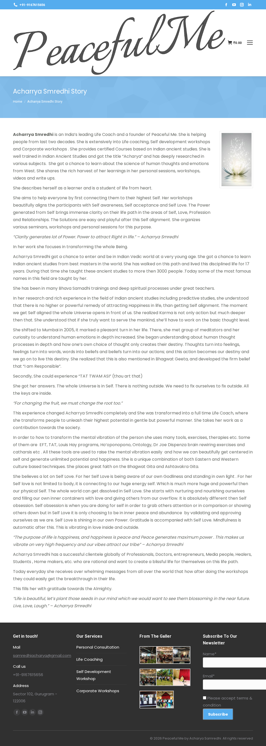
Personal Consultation (97, 647)
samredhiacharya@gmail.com (42, 655)
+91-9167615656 (32, 5)
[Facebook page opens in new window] (226, 4)
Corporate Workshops (97, 691)
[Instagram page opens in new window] (241, 4)
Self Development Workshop (93, 675)
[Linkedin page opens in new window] (249, 4)
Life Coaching (89, 659)
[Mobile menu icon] (250, 42)
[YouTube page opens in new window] (234, 4)
